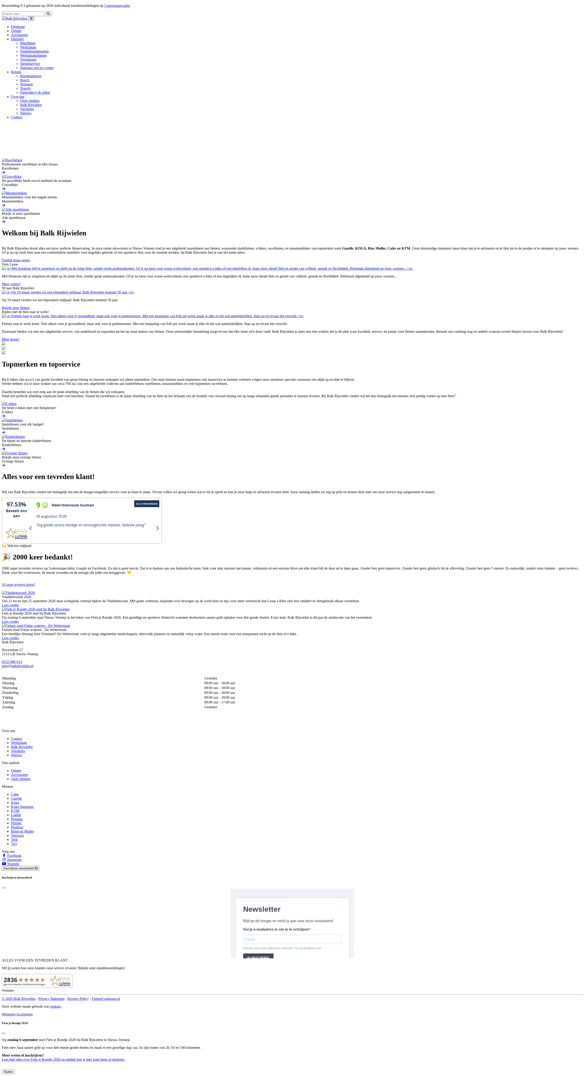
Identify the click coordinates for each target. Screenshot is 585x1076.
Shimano (26, 84)
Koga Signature (22, 807)
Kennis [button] (16, 72)
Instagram (13, 860)
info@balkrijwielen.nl (17, 666)
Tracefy (25, 88)
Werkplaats (28, 47)
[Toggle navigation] (31, 18)
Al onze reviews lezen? (18, 584)
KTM (15, 811)
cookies (55, 1006)
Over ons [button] (17, 97)
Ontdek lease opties (16, 260)
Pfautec (16, 823)
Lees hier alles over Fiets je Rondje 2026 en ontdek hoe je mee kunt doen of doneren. (63, 1059)
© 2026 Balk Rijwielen (18, 999)
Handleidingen (30, 76)
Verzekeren (28, 59)
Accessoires (19, 35)
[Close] (3, 887)
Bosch (24, 80)
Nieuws (25, 113)
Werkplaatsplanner (33, 55)
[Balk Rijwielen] (15, 18)
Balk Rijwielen (31, 105)
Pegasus (17, 819)
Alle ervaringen (146, 503)
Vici (14, 844)
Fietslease (18, 27)
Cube (15, 794)
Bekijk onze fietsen (15, 308)
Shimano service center (36, 68)
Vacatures (27, 109)
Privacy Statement (51, 999)
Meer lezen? (10, 339)
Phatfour (17, 827)
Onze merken (30, 101)
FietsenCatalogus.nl (106, 999)
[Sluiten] (3, 1033)
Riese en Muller (22, 831)
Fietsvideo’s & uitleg (35, 92)
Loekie (16, 815)
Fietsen (16, 31)
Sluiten (8, 1071)
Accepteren (24, 1014)
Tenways (17, 835)
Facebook (13, 856)
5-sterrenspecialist (117, 6)
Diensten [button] (17, 39)
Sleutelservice (30, 64)
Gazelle (16, 798)
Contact (16, 117)
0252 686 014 (12, 662)
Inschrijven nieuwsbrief (19, 868)
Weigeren (9, 1014)
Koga (15, 802)
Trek (14, 840)
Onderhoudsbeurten (34, 51)
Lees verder (10, 605)
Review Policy (78, 999)
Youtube (12, 864)
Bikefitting (27, 43)
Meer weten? (11, 284)
